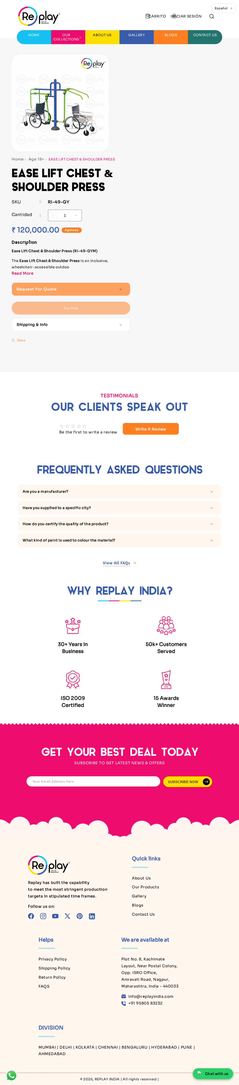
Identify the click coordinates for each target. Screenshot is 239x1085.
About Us (141, 878)
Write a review (150, 429)
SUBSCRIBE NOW (183, 782)
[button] (211, 16)
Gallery (139, 896)
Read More (22, 273)
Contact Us (143, 914)
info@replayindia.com (150, 996)
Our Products (145, 887)
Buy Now (71, 308)
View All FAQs (116, 562)
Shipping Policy (54, 968)
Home (18, 159)
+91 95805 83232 (145, 1003)
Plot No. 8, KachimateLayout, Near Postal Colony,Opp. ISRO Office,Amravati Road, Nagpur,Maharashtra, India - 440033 (150, 972)
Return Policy (52, 977)
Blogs (138, 905)
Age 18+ (36, 159)
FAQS (44, 986)
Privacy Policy (53, 959)
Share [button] (21, 340)
